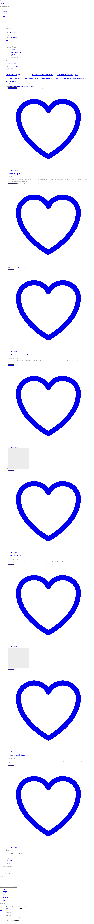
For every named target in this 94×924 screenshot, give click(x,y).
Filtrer (7, 40)
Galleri (4, 13)
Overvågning (37, 78)
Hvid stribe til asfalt (15, 556)
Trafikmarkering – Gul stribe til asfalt (22, 355)
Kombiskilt (21, 78)
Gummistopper (14, 174)
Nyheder (13, 54)
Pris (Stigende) (14, 55)
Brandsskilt (49, 75)
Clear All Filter (18, 84)
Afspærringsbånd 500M (17, 755)
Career (10, 860)
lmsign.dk (2, 3)
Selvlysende (64, 78)
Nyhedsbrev (8, 852)
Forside (4, 10)
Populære (45, 77)
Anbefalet (13, 49)
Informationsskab (82, 75)
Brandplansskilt (38, 75)
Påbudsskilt (54, 78)
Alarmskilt (29, 75)
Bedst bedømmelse (16, 52)
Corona (55, 75)
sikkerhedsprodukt (79, 78)
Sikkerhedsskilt (13, 81)
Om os (4, 16)
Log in (17, 920)
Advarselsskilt (11, 75)
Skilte (9, 34)
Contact (10, 863)
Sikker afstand (72, 78)
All (8, 31)
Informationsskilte (12, 78)
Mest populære (15, 51)
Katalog (4, 15)
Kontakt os (5, 18)
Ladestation (25, 78)
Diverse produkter (12, 35)
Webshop (5, 11)
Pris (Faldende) (14, 57)
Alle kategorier (11, 32)
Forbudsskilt (61, 75)
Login (4, 900)
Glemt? (20, 918)
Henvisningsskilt (72, 75)
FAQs (9, 858)
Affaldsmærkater (12, 37)
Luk (1, 910)
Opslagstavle (31, 78)
